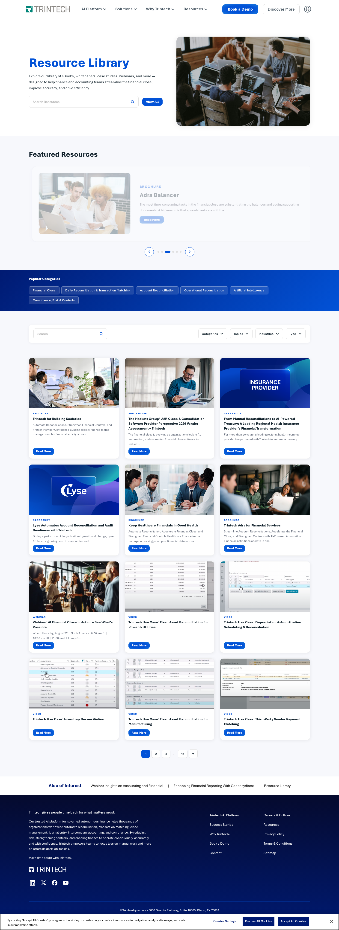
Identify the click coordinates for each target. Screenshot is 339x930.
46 (182, 754)
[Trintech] (48, 9)
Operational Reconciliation (204, 290)
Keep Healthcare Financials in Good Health (163, 525)
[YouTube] (65, 882)
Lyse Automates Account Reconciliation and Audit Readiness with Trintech (73, 527)
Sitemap (270, 853)
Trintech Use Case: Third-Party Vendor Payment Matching (262, 721)
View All (152, 102)
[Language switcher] (307, 9)
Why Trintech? (220, 834)
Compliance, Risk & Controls (54, 300)
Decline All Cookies (258, 921)
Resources (193, 9)
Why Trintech (158, 9)
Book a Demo (240, 9)
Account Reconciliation (157, 290)
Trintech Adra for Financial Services (252, 525)
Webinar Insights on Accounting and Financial (127, 786)
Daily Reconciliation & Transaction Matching (97, 290)
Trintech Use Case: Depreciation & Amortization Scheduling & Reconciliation (262, 624)
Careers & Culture (277, 815)
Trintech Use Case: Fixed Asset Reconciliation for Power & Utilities (168, 624)
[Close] (332, 921)
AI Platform (91, 9)
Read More (149, 220)
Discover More (281, 9)
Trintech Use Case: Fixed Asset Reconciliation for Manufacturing (168, 721)
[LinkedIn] (32, 882)
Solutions (124, 9)
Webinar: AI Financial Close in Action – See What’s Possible (73, 624)
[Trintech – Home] (90, 869)
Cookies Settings (224, 921)
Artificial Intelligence (249, 290)
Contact (216, 853)
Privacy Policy (274, 834)
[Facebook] (54, 882)
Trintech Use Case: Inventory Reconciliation (68, 719)
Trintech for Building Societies (57, 419)
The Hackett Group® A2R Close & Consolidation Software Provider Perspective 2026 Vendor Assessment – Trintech (166, 423)
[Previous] (149, 251)
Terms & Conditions (278, 843)
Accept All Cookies (293, 921)
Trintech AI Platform (224, 815)
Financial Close (44, 290)
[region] (169, 922)
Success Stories (221, 824)
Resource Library (277, 786)
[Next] (189, 251)
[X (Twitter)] (43, 882)
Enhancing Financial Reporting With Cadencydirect (213, 786)
